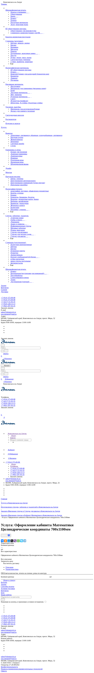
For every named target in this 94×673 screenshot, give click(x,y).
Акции (3, 584)
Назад (13, 436)
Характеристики (12, 569)
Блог (3, 593)
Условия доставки (8, 589)
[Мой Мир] (8, 540)
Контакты (5, 591)
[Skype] (21, 540)
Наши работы (6, 595)
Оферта (4, 671)
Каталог (4, 582)
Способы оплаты (7, 586)
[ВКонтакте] (2, 540)
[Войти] (2, 412)
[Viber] (15, 540)
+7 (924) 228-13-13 (8, 304)
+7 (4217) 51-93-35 (8, 302)
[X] (12, 540)
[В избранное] (6, 535)
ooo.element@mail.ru (9, 314)
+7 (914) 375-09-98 (8, 298)
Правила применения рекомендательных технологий (22, 669)
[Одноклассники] (5, 540)
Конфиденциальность (9, 667)
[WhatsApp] (18, 540)
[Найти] (6, 350)
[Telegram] (24, 540)
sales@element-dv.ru (8, 312)
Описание (9, 567)
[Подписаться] (3, 599)
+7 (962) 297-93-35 (8, 306)
